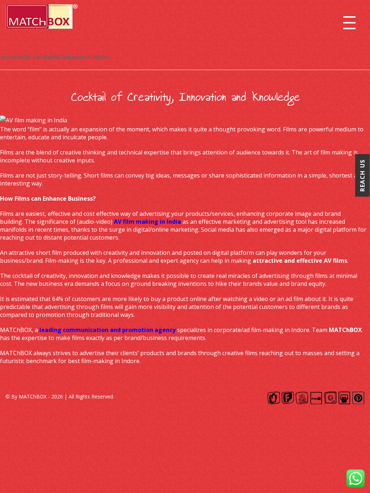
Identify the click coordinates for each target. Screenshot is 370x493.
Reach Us (362, 175)
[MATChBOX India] (41, 19)
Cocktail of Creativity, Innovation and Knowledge (185, 97)
